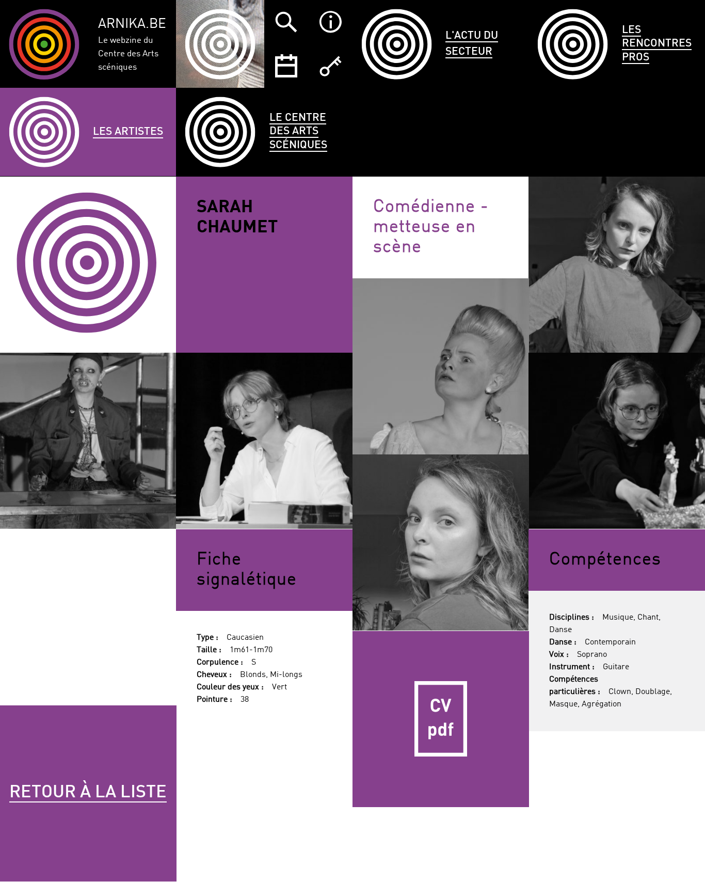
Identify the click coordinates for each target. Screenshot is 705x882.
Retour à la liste (88, 792)
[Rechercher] (286, 22)
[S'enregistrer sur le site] (330, 66)
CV (440, 719)
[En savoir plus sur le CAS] (330, 22)
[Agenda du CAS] (286, 66)
